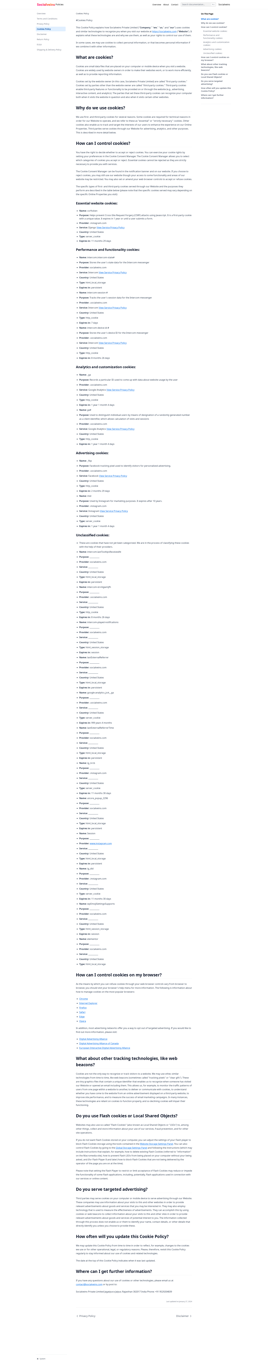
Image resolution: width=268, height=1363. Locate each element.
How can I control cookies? (214, 27)
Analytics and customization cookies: (216, 43)
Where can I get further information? (212, 96)
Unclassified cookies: (212, 53)
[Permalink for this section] (115, 57)
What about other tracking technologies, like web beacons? (214, 67)
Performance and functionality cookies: (213, 36)
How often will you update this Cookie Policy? (216, 89)
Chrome (83, 998)
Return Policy (43, 39)
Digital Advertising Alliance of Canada (99, 1043)
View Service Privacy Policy (111, 227)
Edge (82, 1016)
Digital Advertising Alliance (93, 1039)
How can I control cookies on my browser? (215, 58)
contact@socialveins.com (89, 1284)
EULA (39, 44)
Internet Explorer (88, 1003)
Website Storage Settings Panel (156, 1143)
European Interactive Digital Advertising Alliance (104, 1047)
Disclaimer (42, 34)
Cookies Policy (44, 29)
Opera (82, 1021)
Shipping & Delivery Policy (49, 49)
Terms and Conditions (47, 18)
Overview (41, 13)
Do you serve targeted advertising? (211, 82)
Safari (82, 1012)
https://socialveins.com (164, 31)
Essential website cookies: (215, 31)
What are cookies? (210, 19)
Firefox (83, 1007)
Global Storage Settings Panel (131, 1147)
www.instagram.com (101, 843)
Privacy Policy (43, 23)
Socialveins (224, 4)
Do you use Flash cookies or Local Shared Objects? (214, 75)
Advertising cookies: (212, 49)
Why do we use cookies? (213, 23)
